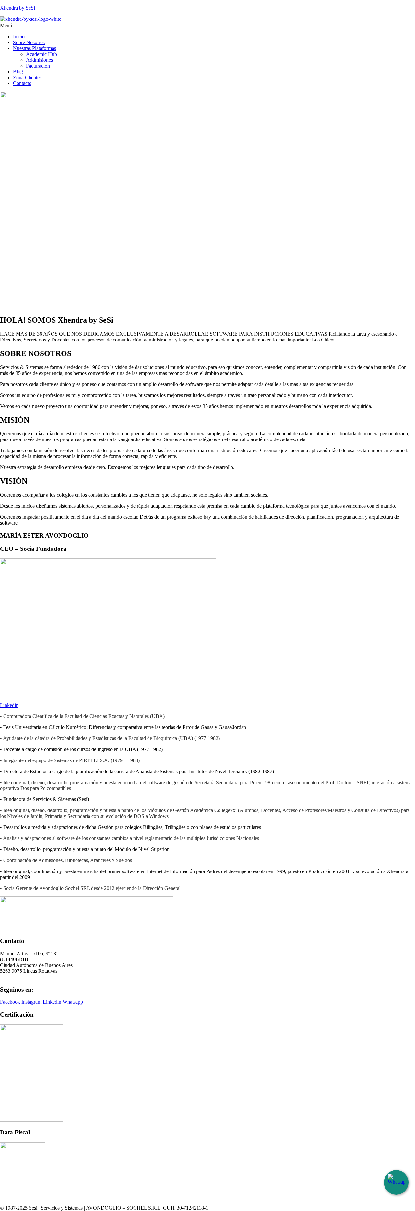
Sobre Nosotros (29, 42)
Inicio (19, 36)
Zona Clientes (27, 77)
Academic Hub (41, 54)
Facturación (38, 65)
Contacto (22, 83)
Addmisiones (39, 60)
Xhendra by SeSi (17, 8)
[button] (207, 26)
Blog (18, 71)
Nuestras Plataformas (34, 48)
